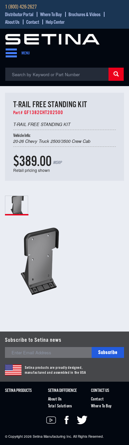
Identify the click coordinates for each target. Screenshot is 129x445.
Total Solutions (60, 406)
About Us (12, 22)
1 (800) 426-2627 (21, 7)
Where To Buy (51, 15)
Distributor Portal (19, 15)
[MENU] (9, 53)
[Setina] (52, 38)
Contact (32, 22)
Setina (38, 436)
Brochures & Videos (84, 15)
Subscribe (107, 352)
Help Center (55, 22)
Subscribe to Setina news (33, 340)
